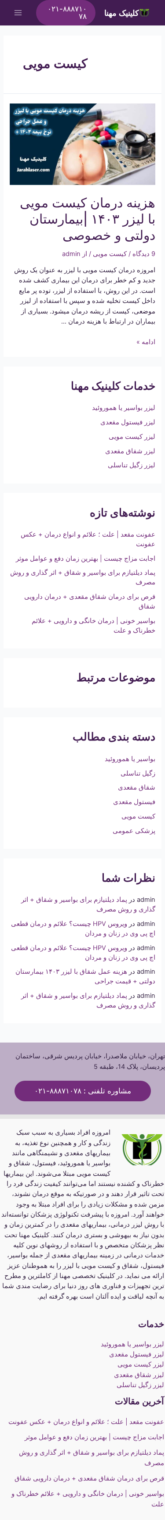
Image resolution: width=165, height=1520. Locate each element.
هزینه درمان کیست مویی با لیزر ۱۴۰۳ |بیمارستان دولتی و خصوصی (87, 219)
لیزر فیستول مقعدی (127, 422)
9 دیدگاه (143, 254)
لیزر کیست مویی (132, 437)
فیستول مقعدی (134, 802)
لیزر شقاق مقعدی (130, 451)
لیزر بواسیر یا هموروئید (123, 408)
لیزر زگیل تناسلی (131, 465)
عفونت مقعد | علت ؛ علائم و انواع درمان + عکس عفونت (85, 1422)
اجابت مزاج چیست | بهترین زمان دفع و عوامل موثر (85, 558)
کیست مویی (138, 816)
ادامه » (145, 342)
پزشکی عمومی (134, 831)
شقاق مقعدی (136, 787)
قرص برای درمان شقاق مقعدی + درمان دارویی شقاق (89, 1478)
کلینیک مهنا (121, 13)
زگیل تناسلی (138, 773)
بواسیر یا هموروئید (130, 759)
